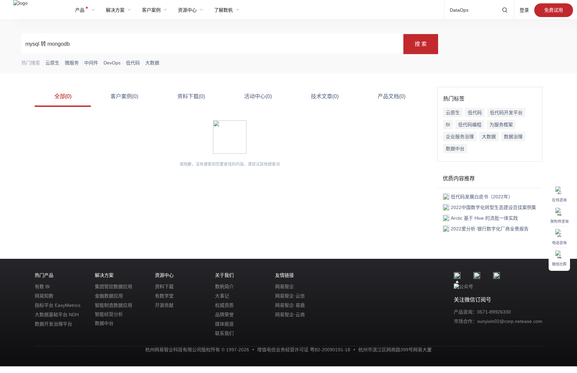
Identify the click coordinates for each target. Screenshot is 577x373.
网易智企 (284, 286)
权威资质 (224, 305)
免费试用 (553, 10)
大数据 (489, 136)
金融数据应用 (109, 296)
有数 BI (42, 286)
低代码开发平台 (506, 112)
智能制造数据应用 (113, 305)
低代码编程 (470, 124)
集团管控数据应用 (113, 286)
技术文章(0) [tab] (325, 96)
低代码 (475, 112)
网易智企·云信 (290, 296)
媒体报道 (224, 324)
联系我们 (224, 333)
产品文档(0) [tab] (391, 96)
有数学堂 (164, 296)
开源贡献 (164, 305)
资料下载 (164, 286)
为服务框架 (501, 124)
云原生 (453, 112)
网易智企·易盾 (290, 305)
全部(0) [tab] (62, 96)
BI (448, 124)
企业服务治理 (460, 136)
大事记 (222, 296)
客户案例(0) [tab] (124, 96)
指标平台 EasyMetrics (57, 305)
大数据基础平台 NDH (57, 314)
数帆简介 (224, 286)
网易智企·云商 (290, 314)
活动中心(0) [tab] (258, 96)
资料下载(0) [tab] (191, 96)
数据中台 (455, 148)
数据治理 (513, 136)
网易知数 (44, 296)
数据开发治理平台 (53, 324)
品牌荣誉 (224, 314)
